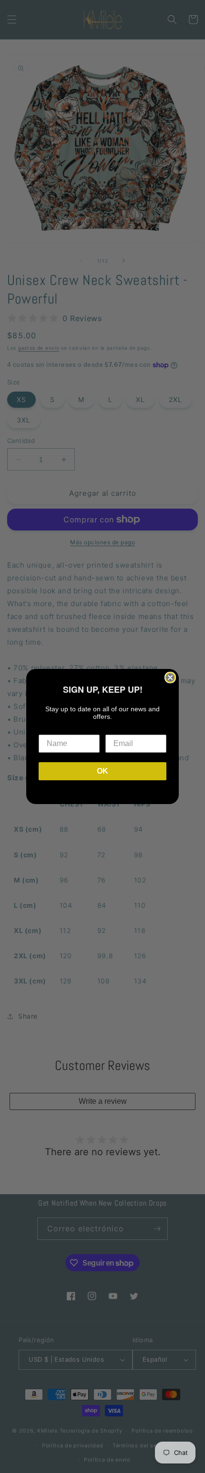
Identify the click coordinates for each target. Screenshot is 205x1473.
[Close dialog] (170, 677)
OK (102, 771)
